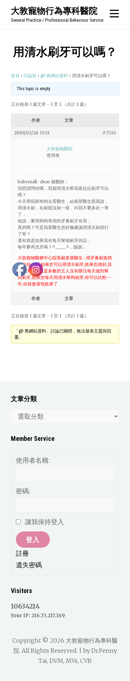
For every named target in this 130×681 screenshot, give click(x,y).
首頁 (15, 75)
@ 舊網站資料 (54, 75)
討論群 (29, 75)
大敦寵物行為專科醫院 (54, 10)
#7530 (109, 132)
